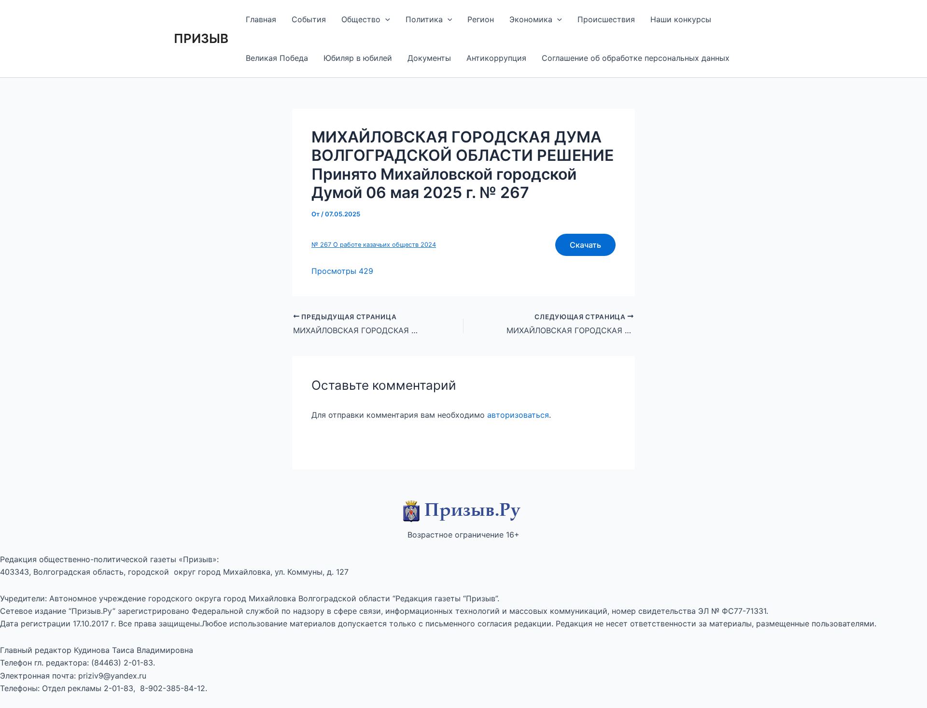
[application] (385, 19)
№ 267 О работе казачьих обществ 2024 (373, 244)
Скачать (585, 245)
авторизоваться (518, 415)
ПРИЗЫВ (201, 38)
